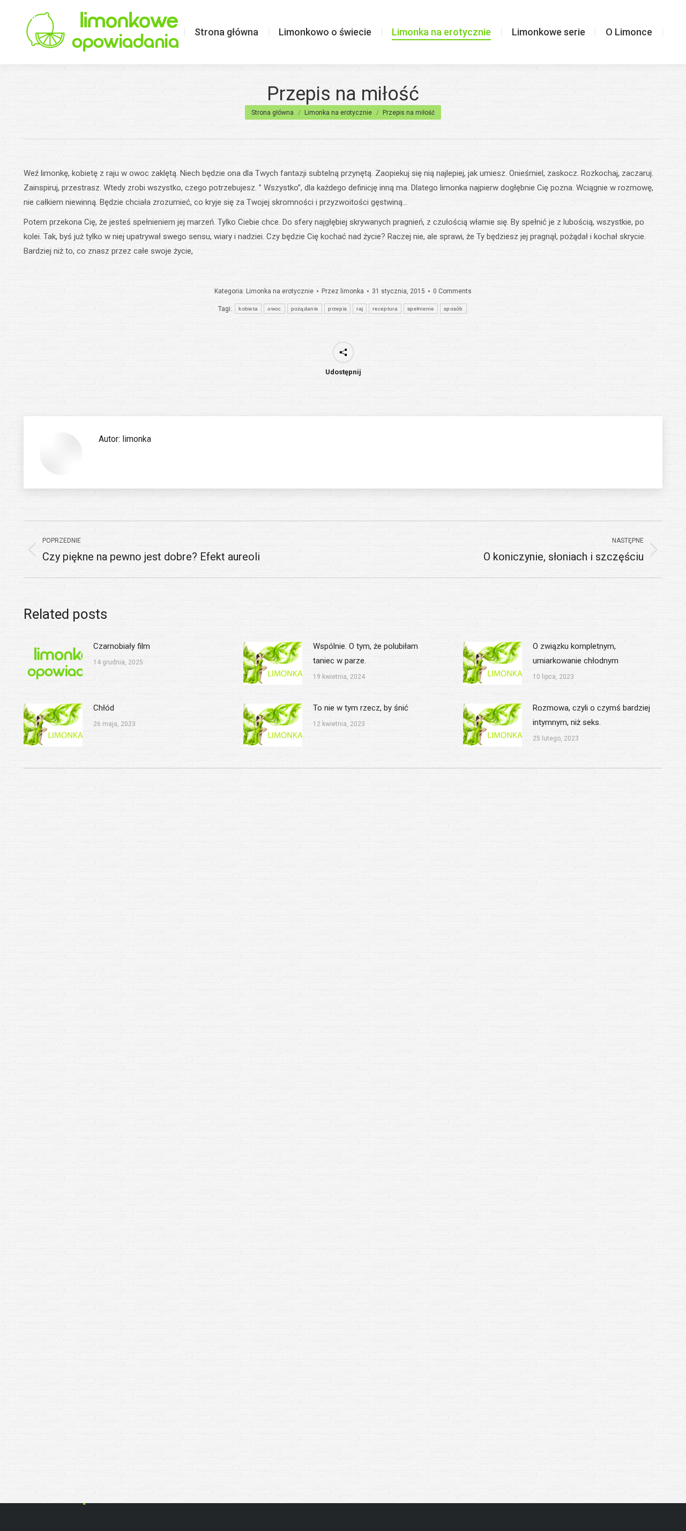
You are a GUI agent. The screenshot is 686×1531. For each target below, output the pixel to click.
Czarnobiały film (121, 646)
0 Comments (452, 291)
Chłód (103, 708)
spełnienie (420, 309)
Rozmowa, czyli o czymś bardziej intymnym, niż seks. (591, 715)
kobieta (248, 309)
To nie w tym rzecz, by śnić (360, 708)
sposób (453, 309)
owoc (274, 309)
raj (359, 309)
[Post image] (53, 663)
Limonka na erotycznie (280, 291)
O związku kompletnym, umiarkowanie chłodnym (575, 653)
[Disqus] (343, 929)
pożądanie (305, 309)
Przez (343, 291)
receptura (385, 309)
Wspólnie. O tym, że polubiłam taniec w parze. (365, 653)
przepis (337, 309)
